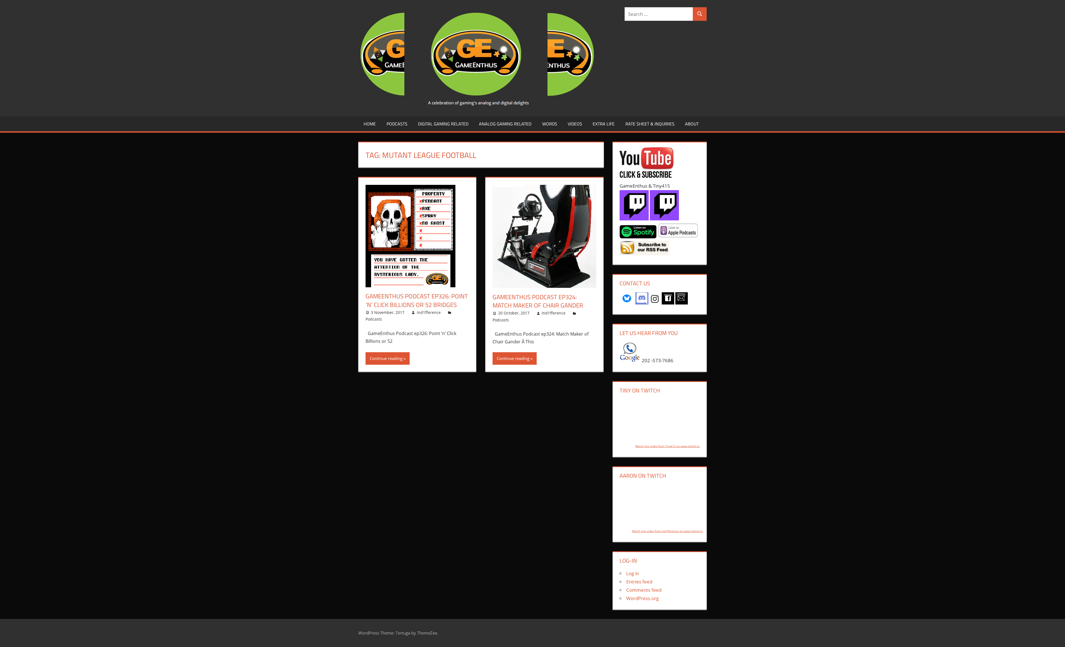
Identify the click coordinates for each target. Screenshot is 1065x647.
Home (370, 123)
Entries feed (639, 581)
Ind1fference (429, 312)
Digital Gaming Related (443, 123)
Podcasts (397, 123)
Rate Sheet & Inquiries (649, 123)
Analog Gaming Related (505, 123)
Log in (632, 573)
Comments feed (643, 590)
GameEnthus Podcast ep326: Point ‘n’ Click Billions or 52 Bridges (417, 300)
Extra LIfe (604, 123)
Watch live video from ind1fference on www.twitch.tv (667, 531)
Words (549, 123)
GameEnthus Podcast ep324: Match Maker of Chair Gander (538, 301)
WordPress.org (642, 598)
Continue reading (386, 358)
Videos (575, 123)
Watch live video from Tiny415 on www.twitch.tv (667, 446)
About (692, 123)
